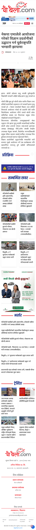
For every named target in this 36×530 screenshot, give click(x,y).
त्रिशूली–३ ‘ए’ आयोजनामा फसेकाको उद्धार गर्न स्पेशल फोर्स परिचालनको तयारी (27, 257)
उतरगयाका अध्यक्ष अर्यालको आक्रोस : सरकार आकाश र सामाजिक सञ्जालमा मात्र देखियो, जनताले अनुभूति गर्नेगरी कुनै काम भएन (8, 406)
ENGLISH (27, 23)
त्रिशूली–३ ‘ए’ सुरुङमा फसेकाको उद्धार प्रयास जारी (9, 255)
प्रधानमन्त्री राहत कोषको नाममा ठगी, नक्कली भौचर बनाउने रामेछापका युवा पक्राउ (17, 371)
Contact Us (31, 520)
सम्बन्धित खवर (18, 178)
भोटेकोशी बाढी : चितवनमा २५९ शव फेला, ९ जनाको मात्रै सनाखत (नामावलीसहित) (27, 229)
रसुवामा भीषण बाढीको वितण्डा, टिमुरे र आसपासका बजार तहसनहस (26, 431)
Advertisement (13, 520)
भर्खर (18, 315)
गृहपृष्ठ (4, 23)
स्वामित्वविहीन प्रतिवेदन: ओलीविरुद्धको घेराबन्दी (27, 400)
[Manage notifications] (31, 526)
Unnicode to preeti (22, 520)
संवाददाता (8, 52)
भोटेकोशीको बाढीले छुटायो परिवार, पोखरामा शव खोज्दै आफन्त (9, 228)
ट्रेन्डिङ (18, 384)
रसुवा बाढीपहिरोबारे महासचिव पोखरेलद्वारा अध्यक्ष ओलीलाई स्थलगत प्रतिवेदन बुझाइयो (27, 200)
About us (4, 520)
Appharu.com (18, 528)
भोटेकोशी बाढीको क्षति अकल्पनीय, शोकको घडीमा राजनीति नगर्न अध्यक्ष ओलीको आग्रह (8, 200)
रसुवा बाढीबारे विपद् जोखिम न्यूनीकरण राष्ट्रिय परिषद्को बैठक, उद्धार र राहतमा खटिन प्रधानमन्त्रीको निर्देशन (8, 432)
